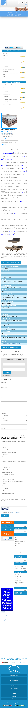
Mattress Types (18, 574)
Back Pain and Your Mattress (6, 622)
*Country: (3, 413)
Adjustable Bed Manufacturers (18, 557)
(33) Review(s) (5, 55)
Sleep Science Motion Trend (8, 84)
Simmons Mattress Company (20, 541)
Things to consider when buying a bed (19, 583)
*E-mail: (3, 392)
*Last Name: (4, 387)
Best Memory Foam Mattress (6, 613)
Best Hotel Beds (4, 616)
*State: (2, 418)
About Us (14, 693)
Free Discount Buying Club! (7, 526)
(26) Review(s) (5, 76)
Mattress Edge (3, 619)
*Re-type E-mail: (4, 398)
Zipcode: (3, 428)
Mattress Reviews (14, 675)
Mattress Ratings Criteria (5, 615)
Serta (16, 539)
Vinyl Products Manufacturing (18, 551)
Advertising (14, 699)
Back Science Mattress (7, 63)
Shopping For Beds (19, 572)
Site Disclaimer (14, 685)
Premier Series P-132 (7, 104)
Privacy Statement (14, 688)
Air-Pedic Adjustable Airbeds (8, 69)
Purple (4, 58)
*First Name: (4, 382)
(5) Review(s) (5, 71)
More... (23, 79)
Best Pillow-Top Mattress (5, 614)
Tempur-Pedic (17, 549)
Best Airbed (3, 611)
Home (2, 13)
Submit (5, 516)
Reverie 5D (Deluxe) (6, 94)
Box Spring (3, 620)
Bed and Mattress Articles (19, 563)
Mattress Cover (4, 618)
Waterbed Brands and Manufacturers (20, 593)
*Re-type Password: (5, 408)
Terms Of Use (14, 683)
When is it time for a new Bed (6, 621)
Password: (5, 367)
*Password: (3, 403)
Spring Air (17, 545)
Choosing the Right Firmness (20, 576)
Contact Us (14, 696)
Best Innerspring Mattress (20, 566)
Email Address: (6, 362)
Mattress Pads (3, 617)
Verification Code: (5, 503)
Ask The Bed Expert (14, 680)
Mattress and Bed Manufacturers (19, 534)
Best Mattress (3, 623)
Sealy (4, 74)
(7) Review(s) (5, 66)
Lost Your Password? (6, 375)
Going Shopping (18, 578)
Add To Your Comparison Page (11, 262)
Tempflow (5, 53)
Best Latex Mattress (4, 612)
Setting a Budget (18, 580)
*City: (2, 423)
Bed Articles (14, 691)
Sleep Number (17, 543)
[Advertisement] (14, 31)
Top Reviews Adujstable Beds (20, 522)
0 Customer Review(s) (6, 132)
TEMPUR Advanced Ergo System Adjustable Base (12, 99)
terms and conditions (15, 512)
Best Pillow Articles (19, 587)
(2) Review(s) (5, 60)
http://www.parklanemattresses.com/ (11, 343)
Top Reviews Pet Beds (19, 528)
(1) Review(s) (5, 87)
